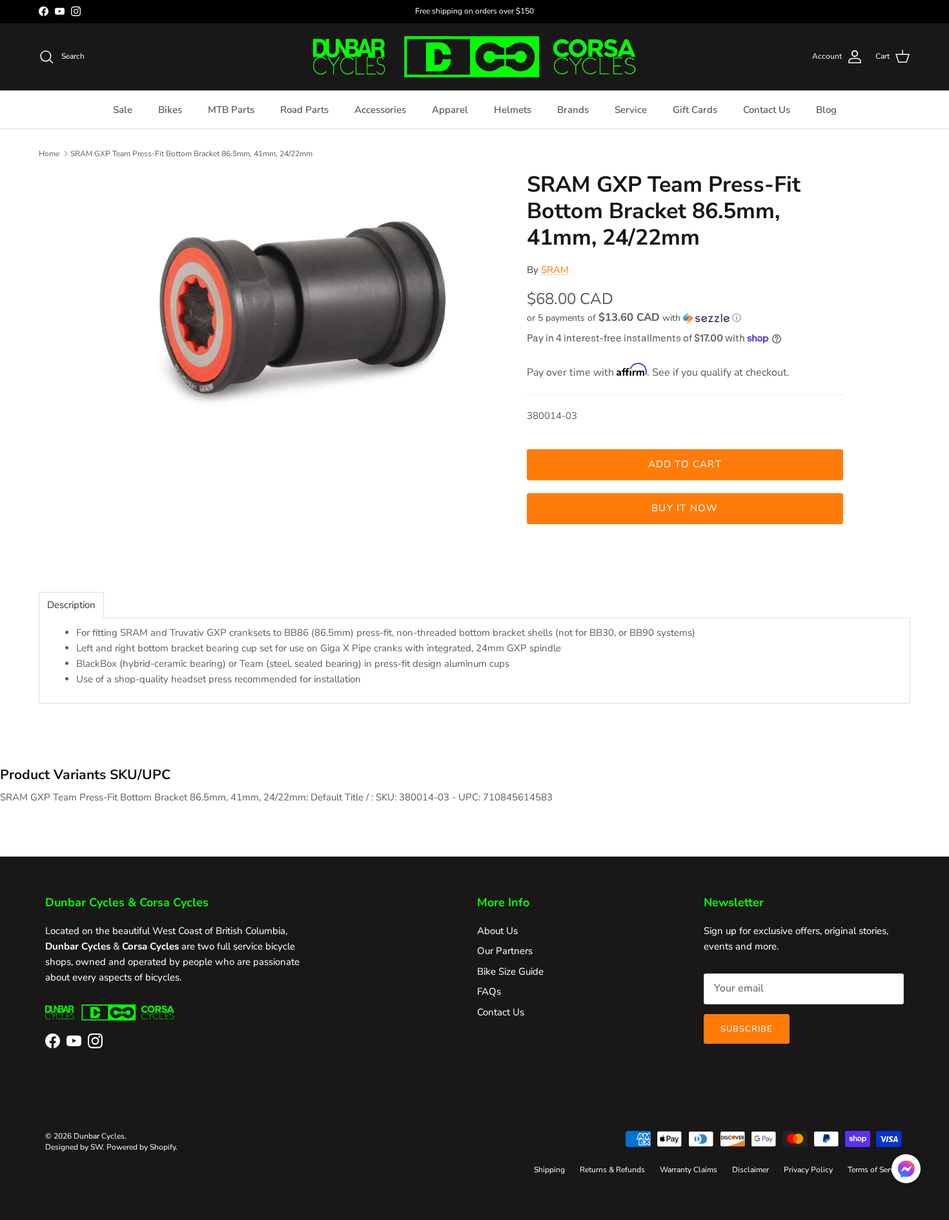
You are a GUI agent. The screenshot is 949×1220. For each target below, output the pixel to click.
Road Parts (304, 109)
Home (49, 153)
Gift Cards (695, 109)
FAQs (489, 991)
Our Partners (505, 950)
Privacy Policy (808, 1169)
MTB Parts (231, 109)
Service (631, 109)
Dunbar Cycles (99, 1136)
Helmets (512, 109)
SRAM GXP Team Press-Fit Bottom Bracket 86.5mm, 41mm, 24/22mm (191, 153)
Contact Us (766, 109)
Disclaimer (750, 1169)
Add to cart (685, 464)
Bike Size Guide (510, 971)
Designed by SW (74, 1147)
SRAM (555, 269)
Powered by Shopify (141, 1147)
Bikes (170, 109)
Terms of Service (876, 1169)
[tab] (71, 605)
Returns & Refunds (612, 1169)
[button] (634, 318)
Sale (122, 109)
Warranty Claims (688, 1169)
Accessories (380, 109)
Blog (826, 109)
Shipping (549, 1169)
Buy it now (684, 508)
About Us (497, 930)
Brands (573, 109)
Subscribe (746, 1029)
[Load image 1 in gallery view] (302, 311)
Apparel (450, 109)
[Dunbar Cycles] (474, 56)
